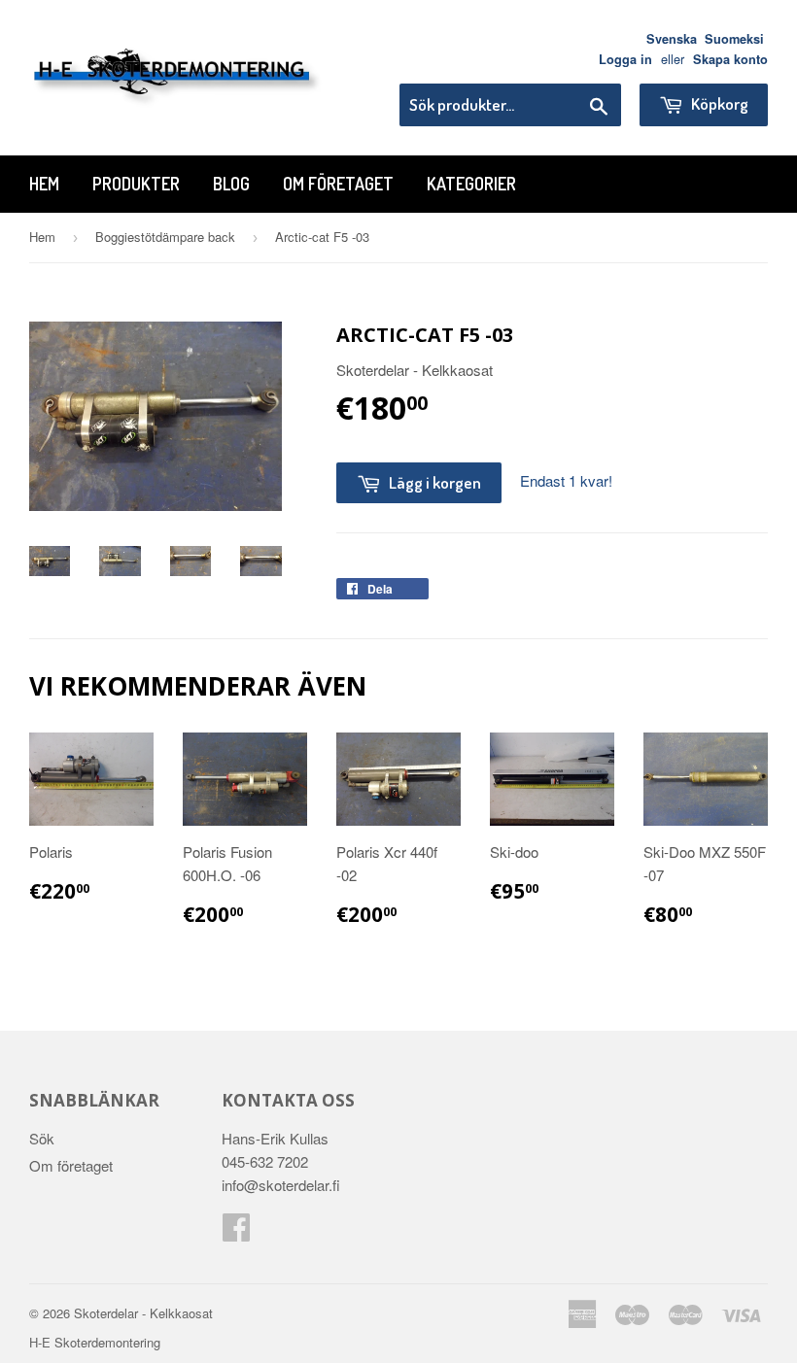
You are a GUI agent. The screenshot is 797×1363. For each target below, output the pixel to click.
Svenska (671, 39)
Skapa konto (730, 59)
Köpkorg (718, 103)
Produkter (136, 183)
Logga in (625, 59)
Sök (41, 1138)
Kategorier (471, 183)
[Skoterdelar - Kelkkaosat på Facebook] (236, 1232)
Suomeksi (734, 39)
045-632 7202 (265, 1161)
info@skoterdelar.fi (281, 1185)
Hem (44, 183)
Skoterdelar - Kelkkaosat (143, 1313)
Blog (231, 183)
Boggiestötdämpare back (165, 236)
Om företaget (338, 183)
